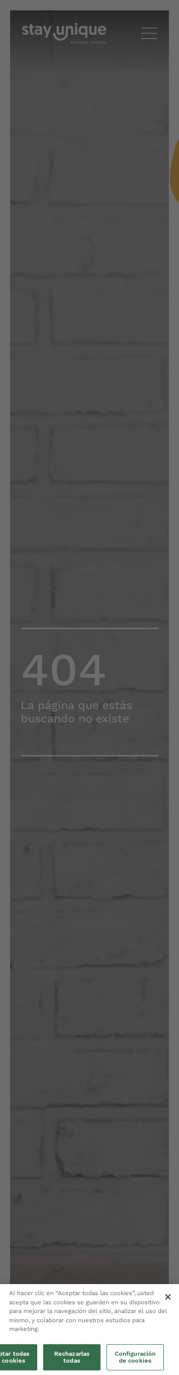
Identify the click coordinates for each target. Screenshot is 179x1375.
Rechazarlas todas (72, 1357)
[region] (89, 1329)
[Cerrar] (168, 1297)
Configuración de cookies (135, 1357)
